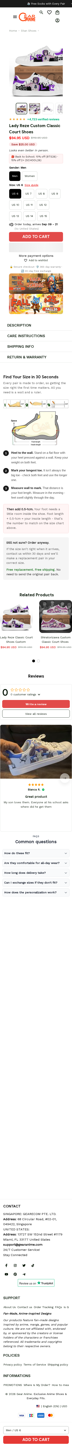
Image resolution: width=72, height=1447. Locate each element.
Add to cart (36, 1439)
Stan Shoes (28, 30)
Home (13, 30)
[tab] (33, 661)
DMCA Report (12, 1406)
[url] (22, 1244)
